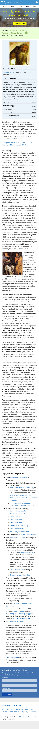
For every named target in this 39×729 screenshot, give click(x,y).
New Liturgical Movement (19, 532)
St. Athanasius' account (18, 478)
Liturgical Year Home (8, 6)
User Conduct (14, 712)
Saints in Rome (19, 611)
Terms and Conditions (23, 709)
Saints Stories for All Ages (19, 526)
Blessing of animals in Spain (20, 575)
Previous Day (13, 31)
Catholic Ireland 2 (16, 523)
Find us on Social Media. (11, 706)
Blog (27, 6)
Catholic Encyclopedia (18, 511)
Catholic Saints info (17, 529)
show (34, 103)
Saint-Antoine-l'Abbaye (21, 618)
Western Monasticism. (28, 535)
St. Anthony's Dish (26, 552)
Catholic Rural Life (17, 570)
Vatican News (15, 517)
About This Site (8, 709)
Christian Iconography (17, 538)
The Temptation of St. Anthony (21, 488)
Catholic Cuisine (12, 658)
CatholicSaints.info (17, 621)
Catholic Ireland (16, 520)
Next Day (23, 31)
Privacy (4, 712)
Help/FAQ (24, 712)
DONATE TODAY (19, 23)
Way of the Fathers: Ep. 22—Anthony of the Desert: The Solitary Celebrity (23, 497)
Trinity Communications (25, 716)
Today (20, 6)
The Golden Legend (17, 514)
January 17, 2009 (9, 72)
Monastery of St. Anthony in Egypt (19, 614)
